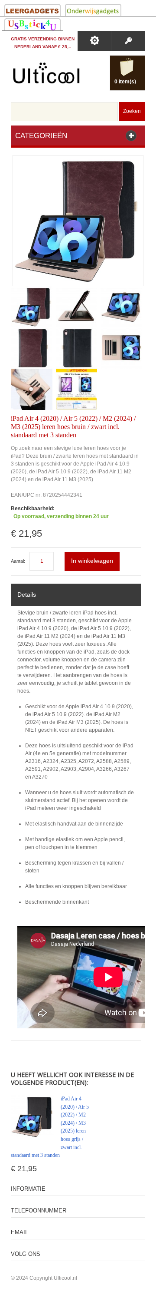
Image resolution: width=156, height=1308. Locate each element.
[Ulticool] (46, 75)
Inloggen (128, 41)
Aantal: (18, 561)
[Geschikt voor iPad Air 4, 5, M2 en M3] (76, 389)
